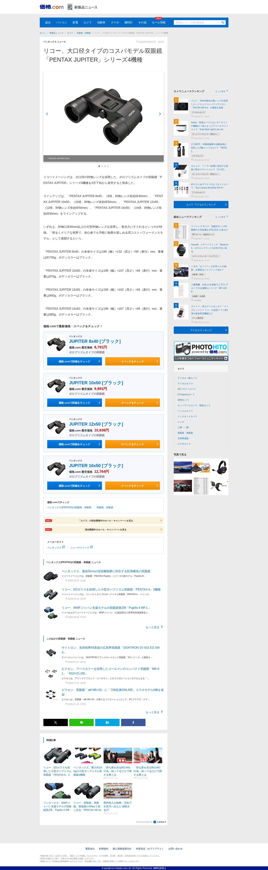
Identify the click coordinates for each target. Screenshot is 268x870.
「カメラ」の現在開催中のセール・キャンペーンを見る (89, 520)
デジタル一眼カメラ (187, 378)
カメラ (87, 22)
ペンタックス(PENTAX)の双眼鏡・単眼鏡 (69, 507)
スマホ (115, 22)
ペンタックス (54, 547)
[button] (99, 166)
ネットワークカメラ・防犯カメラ (194, 405)
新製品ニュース (56, 33)
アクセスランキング (201, 330)
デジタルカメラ (185, 383)
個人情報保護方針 (122, 848)
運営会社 (90, 848)
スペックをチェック (132, 361)
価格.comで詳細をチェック (74, 361)
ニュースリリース (79, 547)
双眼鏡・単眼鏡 (84, 33)
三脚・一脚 (183, 427)
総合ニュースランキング (199, 217)
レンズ (181, 422)
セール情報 (159, 22)
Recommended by (144, 822)
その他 (142, 22)
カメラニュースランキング (199, 91)
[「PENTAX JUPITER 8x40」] (103, 116)
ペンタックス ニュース (54, 41)
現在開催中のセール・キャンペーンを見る (86, 529)
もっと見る (152, 627)
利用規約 (103, 848)
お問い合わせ (175, 848)
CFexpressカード (186, 394)
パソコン (61, 22)
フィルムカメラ (185, 411)
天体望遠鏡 (183, 438)
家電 (75, 22)
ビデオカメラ (184, 444)
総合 (48, 22)
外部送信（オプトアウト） (150, 848)
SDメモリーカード (187, 389)
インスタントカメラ (187, 416)
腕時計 (129, 22)
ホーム (43, 33)
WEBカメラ (183, 400)
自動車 (101, 22)
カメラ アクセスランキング (201, 204)
